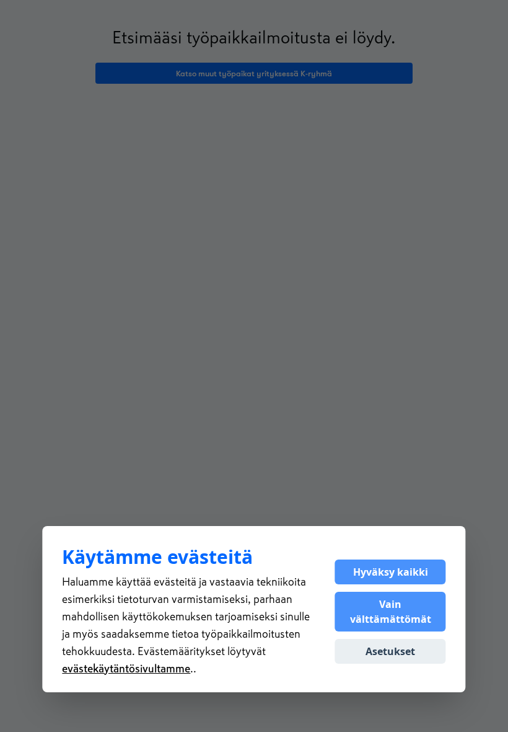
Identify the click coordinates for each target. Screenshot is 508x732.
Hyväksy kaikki (390, 572)
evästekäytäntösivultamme (126, 668)
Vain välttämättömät (390, 611)
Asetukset (390, 651)
